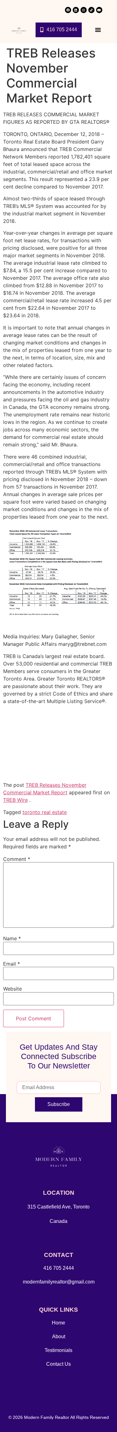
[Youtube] (99, 10)
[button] (98, 29)
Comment (16, 859)
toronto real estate (44, 812)
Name (12, 938)
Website (12, 988)
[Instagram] (83, 10)
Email (11, 963)
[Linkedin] (76, 10)
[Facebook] (68, 10)
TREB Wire (15, 800)
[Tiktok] (91, 10)
